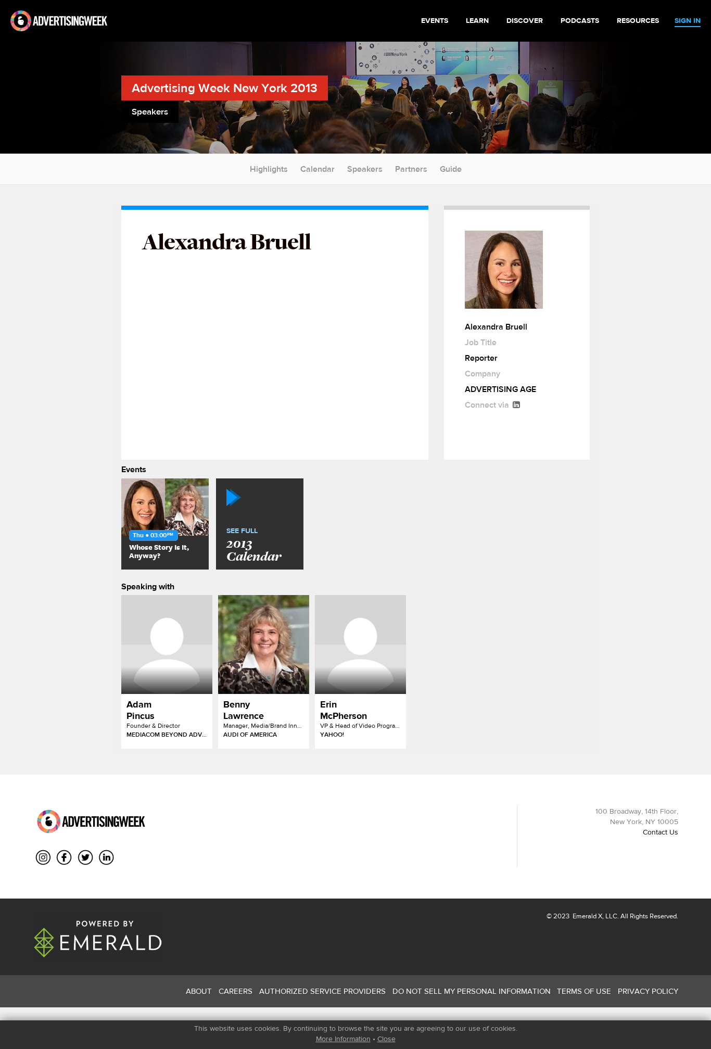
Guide (451, 169)
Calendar (317, 169)
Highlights (269, 169)
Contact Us (660, 832)
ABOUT (199, 991)
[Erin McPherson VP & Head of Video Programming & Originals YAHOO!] (360, 644)
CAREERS (235, 991)
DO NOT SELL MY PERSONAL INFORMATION (471, 991)
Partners (411, 169)
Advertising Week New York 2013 (225, 88)
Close (386, 1038)
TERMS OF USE (584, 991)
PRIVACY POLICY (648, 991)
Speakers (365, 169)
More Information (343, 1038)
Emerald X (586, 916)
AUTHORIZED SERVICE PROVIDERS (322, 991)
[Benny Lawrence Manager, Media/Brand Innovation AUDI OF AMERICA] (263, 644)
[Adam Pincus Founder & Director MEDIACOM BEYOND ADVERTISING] (166, 644)
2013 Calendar (253, 545)
